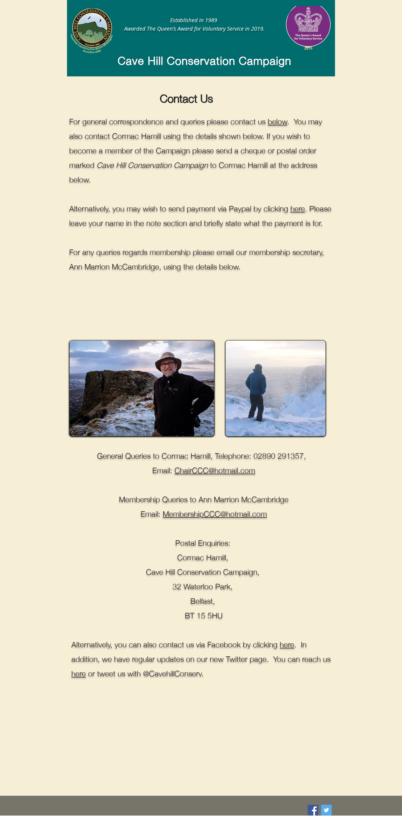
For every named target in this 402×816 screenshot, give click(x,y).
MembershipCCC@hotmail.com (215, 513)
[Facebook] (313, 810)
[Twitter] (326, 810)
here (297, 207)
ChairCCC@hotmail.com (214, 469)
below (277, 120)
